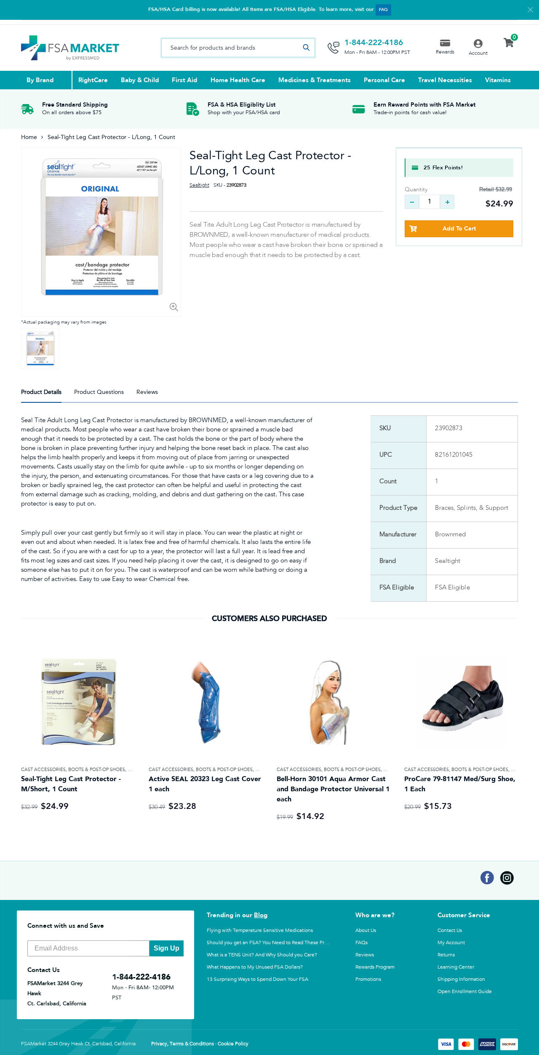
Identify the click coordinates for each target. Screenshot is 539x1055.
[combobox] (238, 47)
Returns (446, 954)
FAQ (383, 10)
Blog (260, 915)
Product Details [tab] (41, 392)
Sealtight (199, 185)
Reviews (364, 954)
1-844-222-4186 (373, 42)
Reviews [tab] (147, 392)
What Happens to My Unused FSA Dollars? (255, 967)
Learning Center (456, 967)
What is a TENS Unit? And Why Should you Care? (262, 954)
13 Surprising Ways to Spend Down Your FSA (257, 979)
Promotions (368, 979)
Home (29, 137)
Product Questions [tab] (99, 392)
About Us (365, 930)
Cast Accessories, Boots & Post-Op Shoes (73, 769)
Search (306, 47)
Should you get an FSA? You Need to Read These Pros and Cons (279, 942)
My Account (451, 942)
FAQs (361, 942)
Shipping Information (461, 979)
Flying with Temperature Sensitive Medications (260, 930)
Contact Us (450, 930)
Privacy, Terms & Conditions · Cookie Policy (199, 1044)
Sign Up (166, 948)
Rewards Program (375, 967)
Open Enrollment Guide (465, 991)
